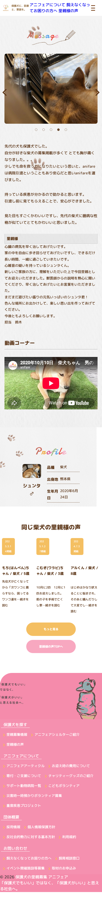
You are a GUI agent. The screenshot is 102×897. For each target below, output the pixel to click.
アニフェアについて (47, 5)
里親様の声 (68, 11)
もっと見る (51, 629)
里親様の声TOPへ (51, 646)
